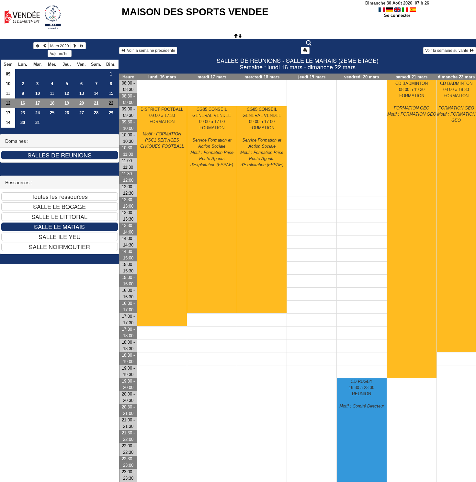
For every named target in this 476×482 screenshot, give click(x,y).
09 (8, 74)
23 (22, 112)
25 (52, 112)
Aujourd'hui (60, 53)
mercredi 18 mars (261, 77)
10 (8, 83)
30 (22, 122)
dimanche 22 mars (456, 77)
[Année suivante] (82, 45)
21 (96, 103)
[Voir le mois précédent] (45, 45)
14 (96, 93)
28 (96, 112)
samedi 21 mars (411, 77)
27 (81, 112)
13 (81, 93)
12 (66, 93)
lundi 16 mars (162, 77)
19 (66, 103)
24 (37, 112)
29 (111, 112)
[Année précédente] (37, 45)
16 (22, 103)
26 (66, 112)
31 (37, 122)
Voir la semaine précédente (150, 50)
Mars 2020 (59, 45)
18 (52, 103)
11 (8, 93)
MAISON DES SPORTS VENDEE (195, 11)
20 (81, 103)
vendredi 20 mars (361, 77)
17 (37, 103)
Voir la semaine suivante (447, 50)
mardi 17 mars (212, 77)
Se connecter (397, 15)
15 (111, 93)
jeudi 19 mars (311, 77)
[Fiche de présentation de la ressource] (297, 43)
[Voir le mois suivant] (74, 45)
